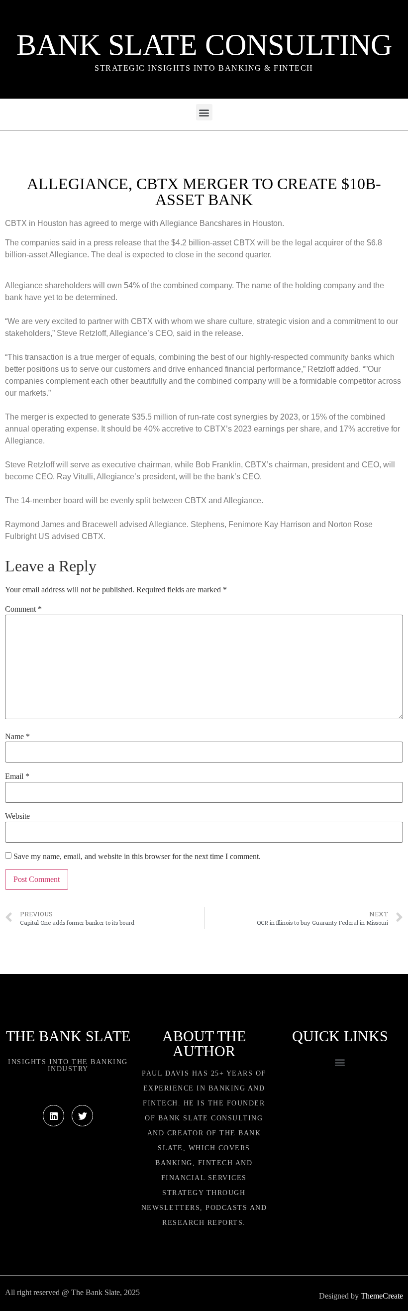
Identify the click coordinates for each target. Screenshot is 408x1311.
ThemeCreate (382, 1296)
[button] (204, 112)
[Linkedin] (53, 1115)
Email (17, 776)
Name (17, 737)
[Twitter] (82, 1115)
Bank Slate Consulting (204, 44)
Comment (23, 609)
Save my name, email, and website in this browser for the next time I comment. (137, 857)
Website (17, 816)
